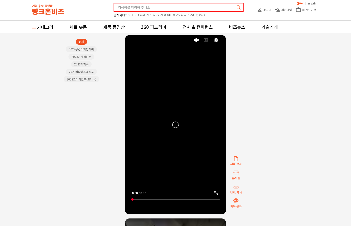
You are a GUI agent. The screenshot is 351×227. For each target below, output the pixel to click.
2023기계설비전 (81, 57)
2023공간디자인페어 (81, 49)
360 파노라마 (153, 27)
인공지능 (201, 15)
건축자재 (140, 15)
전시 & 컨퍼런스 (198, 27)
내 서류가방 (306, 10)
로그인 (264, 10)
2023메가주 (81, 64)
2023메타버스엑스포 (81, 72)
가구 (148, 15)
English (312, 3)
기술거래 (269, 27)
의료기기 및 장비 (162, 15)
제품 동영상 (114, 27)
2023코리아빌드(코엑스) (81, 79)
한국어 (300, 3)
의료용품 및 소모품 (183, 15)
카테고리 (45, 27)
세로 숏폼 (78, 27)
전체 (81, 42)
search (239, 7)
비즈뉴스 (237, 27)
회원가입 (283, 10)
